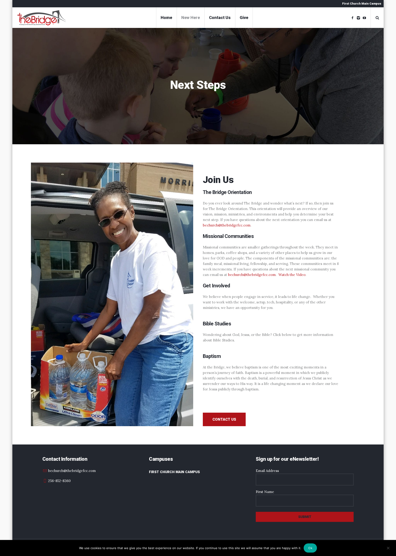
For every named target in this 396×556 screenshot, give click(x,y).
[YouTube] (364, 18)
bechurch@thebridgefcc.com (226, 225)
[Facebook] (352, 18)
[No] (388, 547)
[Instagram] (358, 18)
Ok (310, 548)
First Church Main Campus (174, 472)
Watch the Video (291, 275)
